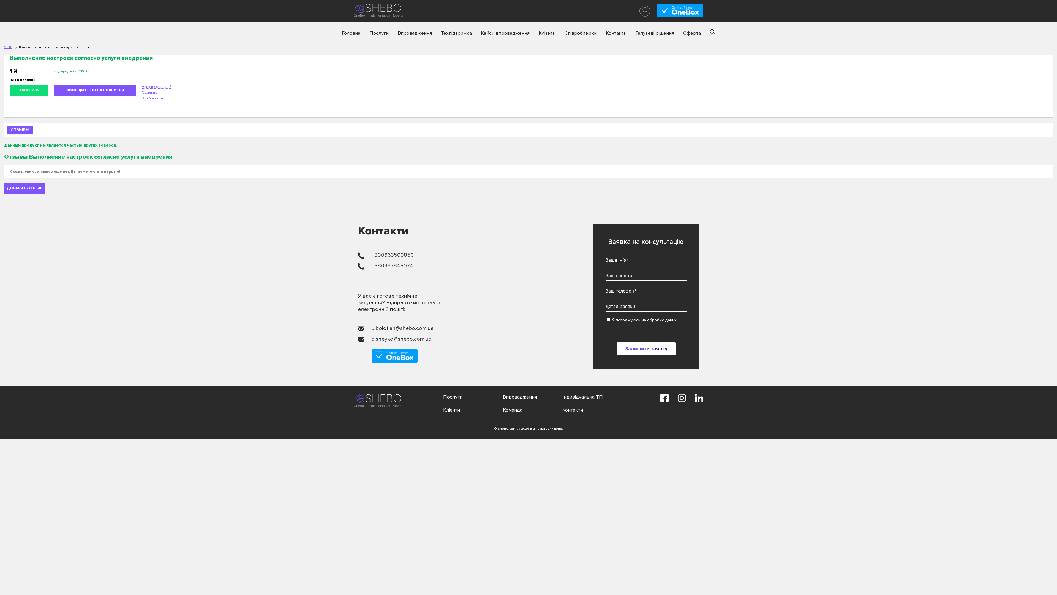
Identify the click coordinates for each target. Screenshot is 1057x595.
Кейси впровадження (505, 33)
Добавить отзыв (24, 188)
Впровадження (415, 33)
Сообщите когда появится (95, 90)
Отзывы (19, 130)
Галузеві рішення (655, 33)
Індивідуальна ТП (582, 397)
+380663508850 (393, 255)
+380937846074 (392, 266)
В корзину (29, 90)
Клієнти (547, 33)
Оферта (692, 33)
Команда (512, 410)
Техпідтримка (456, 33)
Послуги (379, 33)
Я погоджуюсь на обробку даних (644, 320)
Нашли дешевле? (156, 87)
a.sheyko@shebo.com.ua (402, 339)
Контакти (616, 33)
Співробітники (581, 33)
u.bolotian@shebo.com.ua (403, 328)
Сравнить (149, 92)
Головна (351, 33)
